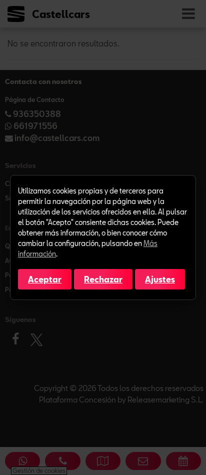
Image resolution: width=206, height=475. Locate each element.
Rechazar (103, 279)
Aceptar (45, 279)
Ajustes (160, 279)
